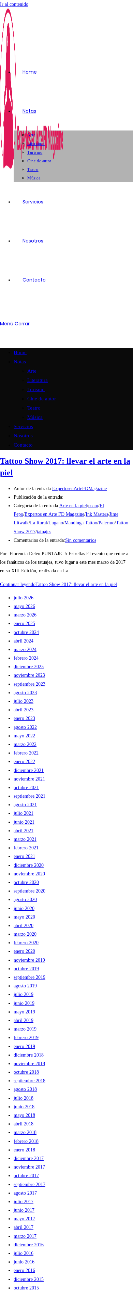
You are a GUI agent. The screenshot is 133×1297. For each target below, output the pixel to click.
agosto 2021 (25, 804)
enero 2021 (24, 856)
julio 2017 (23, 1201)
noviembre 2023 (29, 675)
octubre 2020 (26, 882)
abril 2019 (23, 1020)
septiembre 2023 (29, 684)
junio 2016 (24, 1261)
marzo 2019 (25, 1029)
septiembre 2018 (29, 1080)
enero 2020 (24, 951)
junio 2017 (24, 1210)
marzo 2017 (25, 1236)
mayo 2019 (24, 1011)
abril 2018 (23, 1123)
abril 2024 (23, 641)
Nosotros (23, 435)
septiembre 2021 (29, 796)
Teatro (34, 408)
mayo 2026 (24, 606)
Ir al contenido (14, 4)
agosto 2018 (25, 1089)
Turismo (36, 389)
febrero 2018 (26, 1141)
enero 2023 (24, 718)
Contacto (23, 445)
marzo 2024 (25, 649)
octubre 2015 (26, 1287)
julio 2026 (23, 597)
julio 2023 (23, 701)
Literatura (37, 380)
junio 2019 (24, 1003)
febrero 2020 (26, 942)
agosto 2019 (25, 985)
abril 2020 (23, 925)
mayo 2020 (24, 917)
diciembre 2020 (29, 865)
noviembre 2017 (29, 1167)
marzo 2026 (25, 615)
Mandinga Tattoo (80, 522)
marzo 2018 (25, 1132)
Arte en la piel (73, 505)
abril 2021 (23, 830)
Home (20, 352)
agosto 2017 (25, 1193)
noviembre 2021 (29, 779)
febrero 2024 (26, 658)
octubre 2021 (26, 787)
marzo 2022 (25, 744)
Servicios (23, 426)
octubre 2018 (26, 1072)
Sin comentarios (80, 540)
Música (35, 417)
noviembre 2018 (29, 1063)
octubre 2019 (26, 968)
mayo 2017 (24, 1218)
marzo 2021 (25, 839)
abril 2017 (23, 1227)
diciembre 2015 (29, 1279)
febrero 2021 (26, 847)
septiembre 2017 (29, 1184)
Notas (20, 361)
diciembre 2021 (29, 770)
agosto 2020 (25, 899)
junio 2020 (24, 908)
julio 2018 (23, 1098)
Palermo (107, 522)
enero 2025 (24, 623)
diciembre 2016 (29, 1244)
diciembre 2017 (29, 1158)
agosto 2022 (25, 727)
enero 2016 (24, 1270)
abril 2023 (23, 709)
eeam (93, 505)
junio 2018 (24, 1106)
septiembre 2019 (29, 977)
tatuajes (44, 531)
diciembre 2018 (29, 1055)
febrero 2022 (26, 753)
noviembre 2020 (29, 873)
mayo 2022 (24, 735)
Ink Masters (97, 514)
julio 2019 (23, 994)
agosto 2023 (25, 692)
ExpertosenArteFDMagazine (79, 488)
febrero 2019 (26, 1037)
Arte (31, 371)
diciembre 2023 (29, 666)
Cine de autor (41, 398)
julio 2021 (23, 813)
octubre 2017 (26, 1175)
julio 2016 (23, 1253)
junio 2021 (24, 822)
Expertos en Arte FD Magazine (54, 514)
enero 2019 (24, 1046)
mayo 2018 (24, 1115)
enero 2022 (24, 761)
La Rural (38, 522)
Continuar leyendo (58, 584)
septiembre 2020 (29, 891)
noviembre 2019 (29, 960)
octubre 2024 (26, 632)
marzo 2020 (25, 934)
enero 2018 (24, 1149)
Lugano (55, 522)
